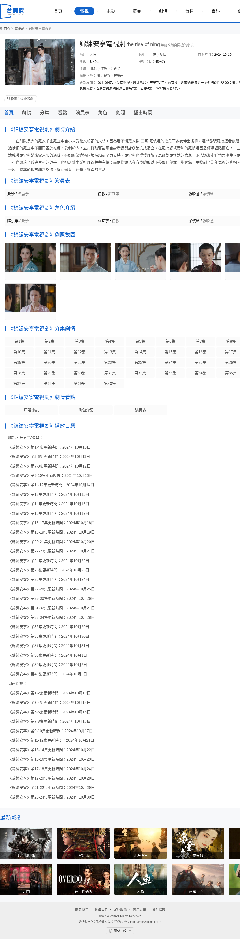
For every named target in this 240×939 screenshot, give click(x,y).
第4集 (110, 341)
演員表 (82, 112)
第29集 (49, 373)
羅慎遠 (194, 221)
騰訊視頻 (103, 75)
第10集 (19, 352)
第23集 (140, 363)
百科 (215, 11)
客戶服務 (120, 909)
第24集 (170, 363)
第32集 (140, 373)
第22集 (110, 363)
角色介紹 (86, 410)
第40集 (110, 384)
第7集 (201, 341)
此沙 (93, 68)
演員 (137, 11)
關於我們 (81, 909)
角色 (102, 112)
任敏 (104, 68)
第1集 (19, 341)
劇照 (120, 112)
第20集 (49, 363)
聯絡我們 (101, 909)
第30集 (80, 373)
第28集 (19, 373)
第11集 (49, 352)
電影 (110, 11)
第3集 (80, 341)
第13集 (110, 352)
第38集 (49, 384)
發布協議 (158, 909)
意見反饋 (139, 909)
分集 (44, 112)
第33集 (170, 373)
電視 (84, 11)
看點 (62, 112)
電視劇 (19, 28)
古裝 (153, 54)
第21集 (80, 363)
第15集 (170, 352)
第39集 (80, 384)
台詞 (189, 11)
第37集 (19, 384)
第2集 (49, 341)
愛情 (163, 54)
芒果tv (118, 75)
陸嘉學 (13, 221)
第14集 (140, 352)
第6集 (170, 341)
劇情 (163, 11)
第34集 (200, 373)
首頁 (58, 11)
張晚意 (115, 68)
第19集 (19, 363)
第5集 (140, 341)
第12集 (80, 352)
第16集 (200, 352)
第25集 (200, 363)
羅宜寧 (103, 221)
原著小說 (31, 410)
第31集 (110, 373)
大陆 (93, 54)
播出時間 (143, 112)
